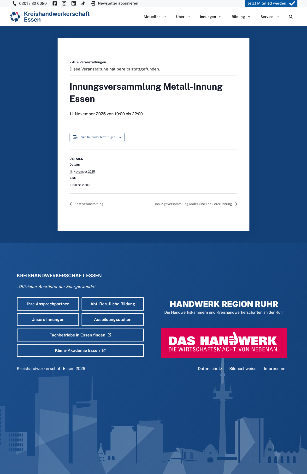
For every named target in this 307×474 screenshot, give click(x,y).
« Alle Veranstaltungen (88, 62)
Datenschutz (210, 368)
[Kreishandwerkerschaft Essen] (15, 16)
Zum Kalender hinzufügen (97, 137)
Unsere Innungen (48, 319)
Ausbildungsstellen (112, 319)
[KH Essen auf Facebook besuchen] (54, 3)
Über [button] (180, 17)
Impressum (274, 368)
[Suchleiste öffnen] (290, 16)
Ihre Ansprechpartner (48, 303)
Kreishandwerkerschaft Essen (46, 368)
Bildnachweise (243, 368)
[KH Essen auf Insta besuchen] (64, 3)
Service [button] (266, 17)
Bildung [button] (238, 17)
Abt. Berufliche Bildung (112, 303)
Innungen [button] (208, 17)
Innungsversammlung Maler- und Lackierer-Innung (194, 204)
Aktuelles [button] (151, 17)
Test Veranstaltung (89, 204)
